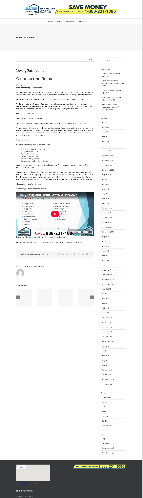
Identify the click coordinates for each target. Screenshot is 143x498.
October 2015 (107, 337)
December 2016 (108, 275)
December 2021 (108, 156)
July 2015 (105, 351)
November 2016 (108, 279)
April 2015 (105, 365)
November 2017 (108, 222)
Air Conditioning (44, 242)
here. (33, 113)
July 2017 (105, 241)
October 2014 (107, 384)
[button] (90, 21)
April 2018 (105, 198)
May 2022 (105, 132)
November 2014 (108, 379)
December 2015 (108, 327)
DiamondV (21, 242)
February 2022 (107, 146)
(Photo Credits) (36, 88)
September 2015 (108, 341)
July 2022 (105, 122)
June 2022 (105, 127)
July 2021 (105, 179)
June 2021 (105, 184)
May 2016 (105, 303)
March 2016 (106, 313)
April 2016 (105, 308)
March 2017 (106, 260)
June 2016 (105, 298)
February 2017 (107, 265)
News (104, 411)
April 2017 (105, 256)
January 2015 (106, 375)
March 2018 (106, 203)
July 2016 (105, 294)
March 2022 (106, 141)
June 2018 (105, 189)
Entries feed (106, 443)
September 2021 (108, 170)
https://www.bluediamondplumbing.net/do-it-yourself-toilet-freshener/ (41, 237)
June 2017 (105, 246)
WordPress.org (107, 453)
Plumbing (81, 99)
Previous (84, 59)
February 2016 (107, 318)
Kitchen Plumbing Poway (30, 159)
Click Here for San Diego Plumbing (33, 149)
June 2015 (105, 356)
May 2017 (105, 251)
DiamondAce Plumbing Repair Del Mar (43, 161)
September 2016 (108, 284)
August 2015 (106, 346)
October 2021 (107, 165)
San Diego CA (24, 483)
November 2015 (108, 332)
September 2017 (108, 232)
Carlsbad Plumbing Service (30, 156)
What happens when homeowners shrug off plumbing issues (110, 107)
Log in (104, 438)
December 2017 (108, 217)
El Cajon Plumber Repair (29, 151)
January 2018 (106, 213)
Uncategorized (107, 426)
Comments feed (108, 448)
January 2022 (106, 151)
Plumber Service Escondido (31, 154)
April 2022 (105, 137)
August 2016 (106, 289)
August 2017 (106, 237)
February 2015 (107, 370)
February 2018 (107, 208)
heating (52, 242)
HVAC (57, 242)
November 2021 (108, 160)
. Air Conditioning (81, 123)
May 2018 (105, 194)
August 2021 (106, 175)
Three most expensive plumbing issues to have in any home (113, 83)
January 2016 (106, 322)
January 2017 (106, 270)
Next (90, 59)
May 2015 (105, 360)
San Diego (69, 242)
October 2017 (107, 227)
